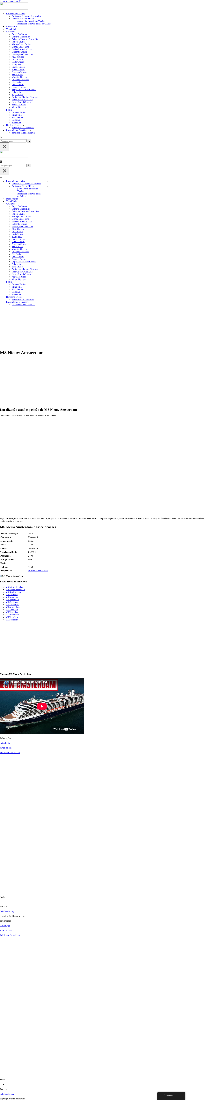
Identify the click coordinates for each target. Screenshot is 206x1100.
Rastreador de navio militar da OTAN (34, 24)
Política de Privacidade (10, 752)
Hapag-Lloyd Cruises (21, 102)
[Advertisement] (103, 327)
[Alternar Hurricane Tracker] (47, 297)
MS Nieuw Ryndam (14, 587)
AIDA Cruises (18, 69)
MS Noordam (12, 597)
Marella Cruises (19, 104)
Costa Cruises (18, 62)
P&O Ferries (17, 117)
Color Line (16, 120)
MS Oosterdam (12, 602)
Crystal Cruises (18, 67)
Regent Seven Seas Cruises (24, 89)
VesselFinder (12, 29)
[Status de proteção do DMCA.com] (103, 892)
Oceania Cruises (19, 87)
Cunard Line (17, 59)
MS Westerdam (12, 599)
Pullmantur (16, 92)
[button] (25, 13)
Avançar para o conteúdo (11, 1)
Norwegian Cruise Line (22, 54)
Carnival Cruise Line (21, 37)
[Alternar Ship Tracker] (47, 181)
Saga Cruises (17, 94)
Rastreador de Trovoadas (23, 127)
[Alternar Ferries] (47, 282)
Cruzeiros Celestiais (20, 79)
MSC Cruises (18, 57)
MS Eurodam (12, 594)
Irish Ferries (17, 115)
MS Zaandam (12, 609)
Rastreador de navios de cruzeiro (26, 16)
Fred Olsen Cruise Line (22, 99)
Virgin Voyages (19, 107)
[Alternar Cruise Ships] (47, 204)
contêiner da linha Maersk (23, 133)
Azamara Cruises (19, 72)
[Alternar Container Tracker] (47, 302)
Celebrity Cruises (19, 52)
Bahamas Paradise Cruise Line (25, 39)
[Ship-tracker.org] (14, 9)
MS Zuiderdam (12, 604)
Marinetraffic (12, 26)
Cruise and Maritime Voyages (25, 97)
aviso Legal (5, 743)
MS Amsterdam (12, 607)
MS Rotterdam (12, 614)
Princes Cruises (18, 42)
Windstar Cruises (19, 77)
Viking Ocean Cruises (21, 44)
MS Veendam (12, 617)
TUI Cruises (17, 74)
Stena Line (16, 122)
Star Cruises (17, 82)
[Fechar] (4, 146)
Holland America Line (22, 49)
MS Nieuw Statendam (15, 589)
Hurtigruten (17, 64)
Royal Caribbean (19, 34)
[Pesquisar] (1, 138)
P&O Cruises (18, 84)
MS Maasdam (12, 620)
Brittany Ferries (19, 112)
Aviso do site (5, 748)
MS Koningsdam (13, 592)
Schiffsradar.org (7, 911)
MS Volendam (12, 612)
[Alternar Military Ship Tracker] (47, 186)
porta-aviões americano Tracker (31, 21)
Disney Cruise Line (20, 47)
